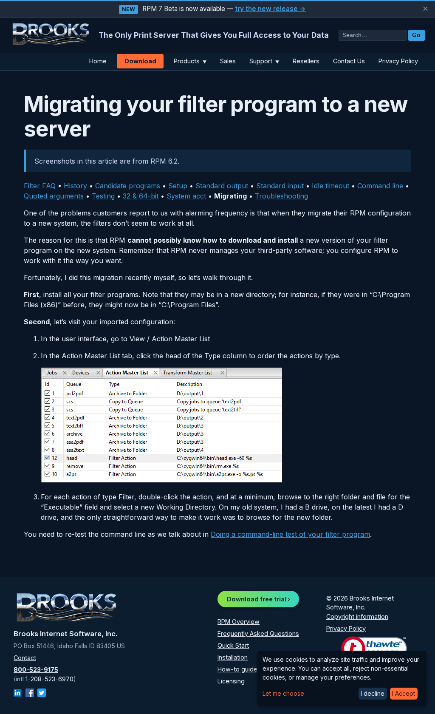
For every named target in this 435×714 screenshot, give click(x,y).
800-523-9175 (36, 669)
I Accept (403, 693)
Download (140, 61)
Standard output (221, 185)
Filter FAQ (40, 185)
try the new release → (270, 9)
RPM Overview (239, 621)
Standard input (280, 185)
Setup (177, 185)
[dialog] (342, 678)
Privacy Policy (398, 61)
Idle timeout (330, 185)
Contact (25, 657)
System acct (186, 196)
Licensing (231, 681)
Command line (380, 185)
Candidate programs (127, 185)
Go (416, 35)
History (75, 185)
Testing (103, 196)
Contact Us (349, 61)
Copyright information (357, 616)
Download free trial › (258, 599)
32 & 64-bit (140, 196)
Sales (228, 61)
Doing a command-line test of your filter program (290, 534)
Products (190, 61)
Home (98, 61)
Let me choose (283, 693)
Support (264, 61)
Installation (233, 657)
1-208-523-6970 (49, 679)
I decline (372, 693)
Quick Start (233, 645)
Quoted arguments (54, 196)
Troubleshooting (281, 196)
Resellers (306, 61)
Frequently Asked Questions (258, 633)
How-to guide (237, 669)
